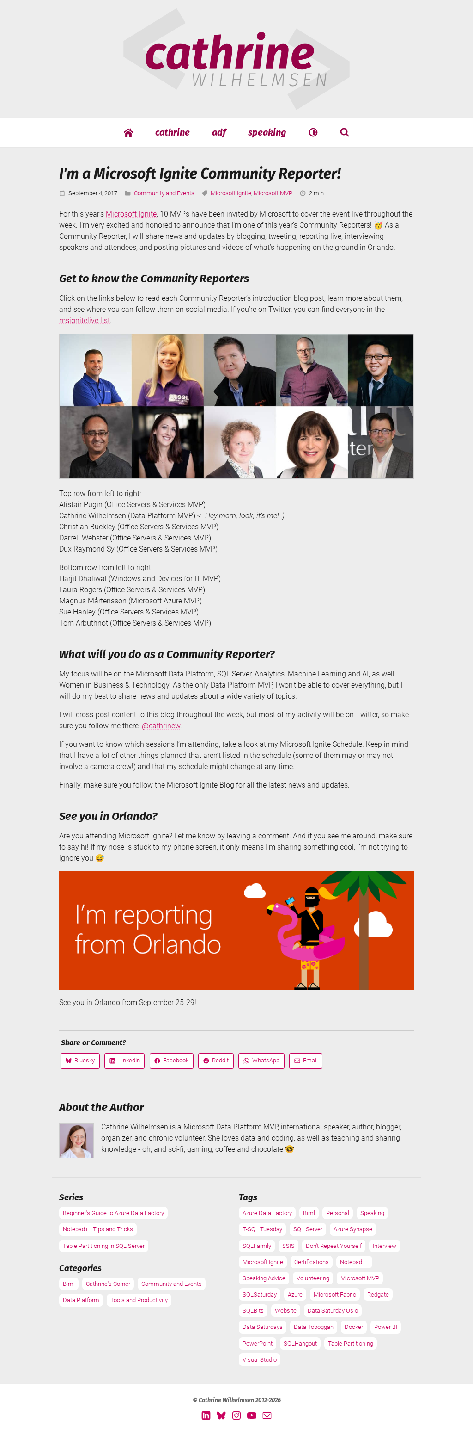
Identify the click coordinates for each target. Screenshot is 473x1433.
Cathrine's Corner (108, 1283)
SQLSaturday (260, 1294)
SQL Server (307, 1229)
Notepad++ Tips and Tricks (98, 1229)
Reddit (216, 1062)
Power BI (385, 1326)
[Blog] (128, 132)
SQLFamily (257, 1245)
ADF (219, 132)
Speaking (267, 132)
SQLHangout (300, 1343)
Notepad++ (354, 1262)
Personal (337, 1213)
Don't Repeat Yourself (334, 1245)
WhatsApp (261, 1062)
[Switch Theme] (313, 131)
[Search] (344, 131)
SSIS (288, 1245)
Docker (354, 1326)
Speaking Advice (264, 1278)
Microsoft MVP (273, 193)
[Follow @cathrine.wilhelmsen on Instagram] (236, 1415)
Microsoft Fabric (335, 1294)
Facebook (171, 1062)
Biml (69, 1283)
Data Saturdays (263, 1326)
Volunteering (313, 1278)
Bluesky (80, 1062)
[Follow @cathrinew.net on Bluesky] (221, 1415)
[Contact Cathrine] (267, 1415)
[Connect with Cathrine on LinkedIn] (206, 1415)
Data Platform (81, 1300)
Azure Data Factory (267, 1213)
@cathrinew (161, 725)
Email (306, 1062)
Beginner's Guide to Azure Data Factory (113, 1213)
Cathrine (172, 132)
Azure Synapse (353, 1229)
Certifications (311, 1262)
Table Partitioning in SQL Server (104, 1245)
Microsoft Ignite (231, 193)
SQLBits (253, 1310)
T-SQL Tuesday (262, 1229)
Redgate (378, 1294)
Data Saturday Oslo (333, 1310)
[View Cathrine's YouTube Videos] (251, 1415)
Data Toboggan (314, 1326)
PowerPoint (258, 1343)
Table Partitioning (350, 1343)
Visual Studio (260, 1359)
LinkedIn (124, 1062)
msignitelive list (84, 320)
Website (286, 1310)
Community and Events (164, 193)
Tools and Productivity (139, 1300)
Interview (384, 1245)
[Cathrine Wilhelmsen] (236, 104)
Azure (295, 1294)
